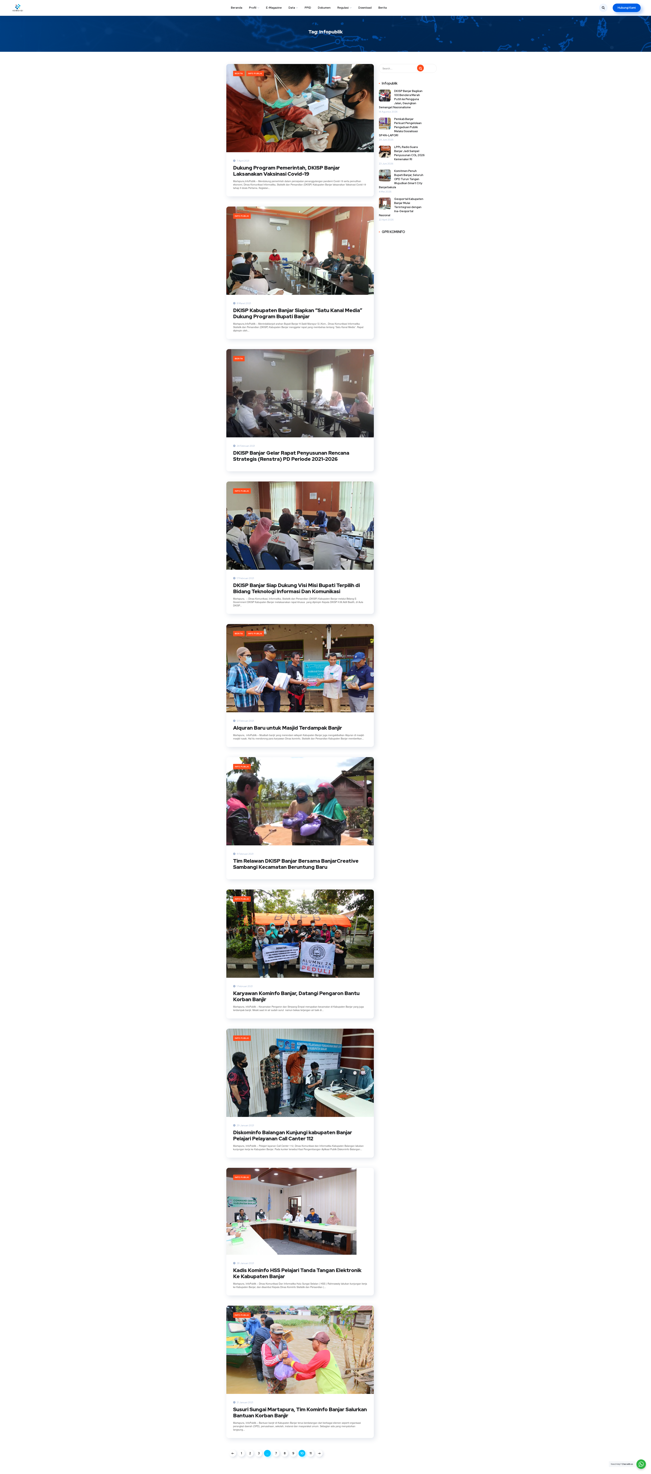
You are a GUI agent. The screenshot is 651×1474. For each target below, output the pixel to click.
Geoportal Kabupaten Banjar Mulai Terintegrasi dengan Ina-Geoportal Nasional (401, 207)
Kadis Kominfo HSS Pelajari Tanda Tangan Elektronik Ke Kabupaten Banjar (297, 1273)
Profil (252, 8)
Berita (382, 8)
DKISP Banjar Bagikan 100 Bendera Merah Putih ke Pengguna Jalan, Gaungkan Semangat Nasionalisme (400, 99)
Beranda (236, 8)
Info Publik (255, 73)
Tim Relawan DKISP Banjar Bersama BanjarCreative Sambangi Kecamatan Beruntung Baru (296, 864)
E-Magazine (274, 8)
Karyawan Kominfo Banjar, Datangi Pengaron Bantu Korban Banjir (296, 996)
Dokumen (324, 8)
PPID (308, 8)
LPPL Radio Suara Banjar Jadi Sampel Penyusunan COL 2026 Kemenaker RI (409, 153)
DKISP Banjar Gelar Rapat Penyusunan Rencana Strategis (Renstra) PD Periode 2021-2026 (291, 456)
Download (365, 8)
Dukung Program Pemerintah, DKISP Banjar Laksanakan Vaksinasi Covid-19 (286, 171)
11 (311, 1453)
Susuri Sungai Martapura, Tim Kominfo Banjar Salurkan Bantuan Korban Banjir (300, 1412)
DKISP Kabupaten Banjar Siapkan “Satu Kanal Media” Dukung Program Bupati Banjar (297, 313)
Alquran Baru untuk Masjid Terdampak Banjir (287, 728)
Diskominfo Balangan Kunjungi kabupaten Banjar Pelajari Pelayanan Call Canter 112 (292, 1135)
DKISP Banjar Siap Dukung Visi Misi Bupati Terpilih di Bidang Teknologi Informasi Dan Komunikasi (296, 588)
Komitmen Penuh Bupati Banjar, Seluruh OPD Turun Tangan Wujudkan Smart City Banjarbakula (401, 179)
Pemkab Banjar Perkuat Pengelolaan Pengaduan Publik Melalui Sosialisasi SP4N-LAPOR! (400, 127)
